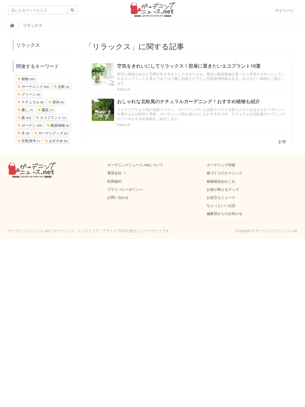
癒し (27, 109)
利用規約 (114, 181)
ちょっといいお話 (221, 205)
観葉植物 (59, 125)
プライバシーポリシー (125, 189)
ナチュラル (32, 101)
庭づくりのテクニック (224, 172)
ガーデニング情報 (221, 164)
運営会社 (114, 172)
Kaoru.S (123, 88)
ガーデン (31, 125)
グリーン (30, 94)
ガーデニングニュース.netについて (135, 164)
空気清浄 (30, 140)
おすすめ (58, 140)
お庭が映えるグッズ (223, 189)
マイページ (284, 10)
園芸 (47, 109)
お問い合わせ (118, 197)
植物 (28, 78)
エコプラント (52, 117)
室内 (58, 101)
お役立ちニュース (221, 197)
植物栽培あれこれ (221, 181)
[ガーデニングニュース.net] (152, 11)
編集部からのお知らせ (224, 213)
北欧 (63, 86)
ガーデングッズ (52, 132)
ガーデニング (35, 86)
